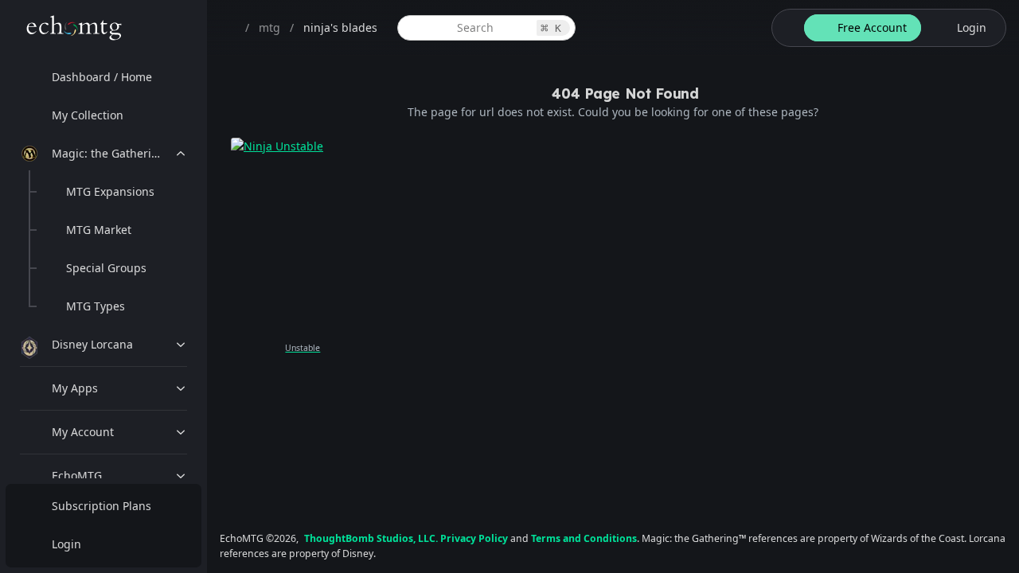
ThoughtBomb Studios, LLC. (371, 538)
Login (66, 544)
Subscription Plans (101, 505)
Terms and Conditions (584, 538)
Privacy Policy (474, 538)
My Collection (87, 115)
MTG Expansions (110, 191)
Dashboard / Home (102, 76)
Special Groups (106, 267)
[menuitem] (103, 77)
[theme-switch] (785, 28)
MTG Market (98, 229)
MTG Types (95, 306)
